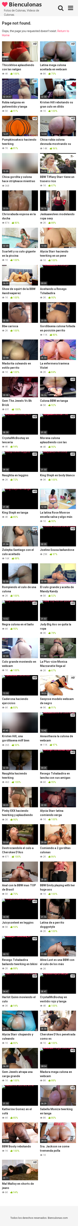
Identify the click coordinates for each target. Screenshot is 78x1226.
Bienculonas (25, 4)
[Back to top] (70, 1218)
